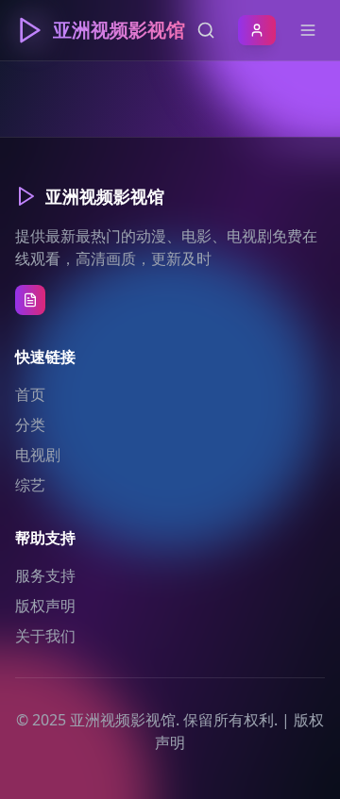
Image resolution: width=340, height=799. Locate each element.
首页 (30, 394)
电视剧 (37, 454)
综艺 (30, 484)
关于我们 (45, 635)
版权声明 (45, 605)
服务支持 (45, 575)
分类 (30, 424)
